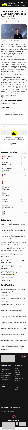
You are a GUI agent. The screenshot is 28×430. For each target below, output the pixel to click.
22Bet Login (3, 394)
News (4, 5)
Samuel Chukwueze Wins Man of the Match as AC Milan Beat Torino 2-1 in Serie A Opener (13, 231)
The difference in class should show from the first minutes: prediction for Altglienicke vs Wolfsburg (13, 297)
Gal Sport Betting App (19, 378)
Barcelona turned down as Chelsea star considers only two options (13, 255)
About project (4, 404)
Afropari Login (4, 388)
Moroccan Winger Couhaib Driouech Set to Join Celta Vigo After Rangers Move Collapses (14, 243)
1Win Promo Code (5, 371)
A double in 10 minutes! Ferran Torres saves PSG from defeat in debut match (14, 261)
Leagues (23, 5)
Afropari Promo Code (5, 379)
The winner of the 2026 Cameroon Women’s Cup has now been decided (13, 279)
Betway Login (4, 398)
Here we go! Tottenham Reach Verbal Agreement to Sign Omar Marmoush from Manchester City (13, 249)
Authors (16, 387)
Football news (15, 8)
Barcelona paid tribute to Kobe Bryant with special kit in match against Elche (14, 273)
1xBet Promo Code (5, 369)
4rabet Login (4, 396)
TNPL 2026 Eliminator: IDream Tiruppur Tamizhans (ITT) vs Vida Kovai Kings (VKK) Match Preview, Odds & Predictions (13, 291)
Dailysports (3, 8)
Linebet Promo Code (5, 377)
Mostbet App (17, 372)
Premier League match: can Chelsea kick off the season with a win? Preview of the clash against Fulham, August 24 (12, 348)
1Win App (16, 368)
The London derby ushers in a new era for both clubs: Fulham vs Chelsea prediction (14, 341)
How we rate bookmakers (15, 407)
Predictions (10, 5)
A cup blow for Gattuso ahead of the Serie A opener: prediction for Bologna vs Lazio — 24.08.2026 (13, 317)
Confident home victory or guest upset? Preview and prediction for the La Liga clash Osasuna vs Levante (13, 323)
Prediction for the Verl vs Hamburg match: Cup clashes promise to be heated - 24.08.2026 (12, 311)
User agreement (4, 407)
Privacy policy (18, 404)
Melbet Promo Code (5, 375)
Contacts (11, 404)
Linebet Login (4, 392)
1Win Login (3, 390)
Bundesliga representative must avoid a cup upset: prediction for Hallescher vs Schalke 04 (13, 329)
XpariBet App (17, 380)
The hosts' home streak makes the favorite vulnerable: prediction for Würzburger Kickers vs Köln (13, 304)
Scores (17, 5)
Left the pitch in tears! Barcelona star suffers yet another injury (12, 267)
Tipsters (16, 389)
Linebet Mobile (18, 374)
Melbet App (17, 370)
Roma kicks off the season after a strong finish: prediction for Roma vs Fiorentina (12, 335)
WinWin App (17, 376)
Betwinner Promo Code (6, 373)
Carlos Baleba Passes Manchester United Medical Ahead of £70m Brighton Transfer (13, 237)
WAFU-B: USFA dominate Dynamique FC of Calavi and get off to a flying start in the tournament (13, 225)
